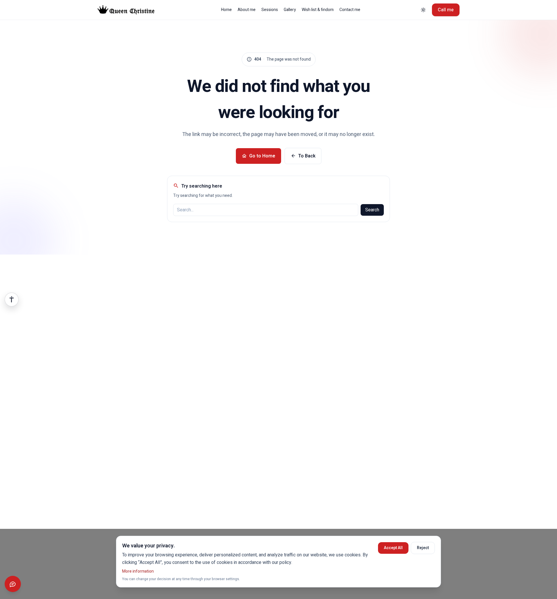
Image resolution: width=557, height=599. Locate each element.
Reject (423, 548)
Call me (446, 9)
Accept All (393, 548)
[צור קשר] (13, 584)
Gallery (290, 10)
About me (247, 10)
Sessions (269, 10)
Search (372, 209)
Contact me (349, 10)
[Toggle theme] (423, 10)
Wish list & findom (318, 10)
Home (226, 10)
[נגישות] (12, 299)
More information (138, 571)
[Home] (130, 9)
